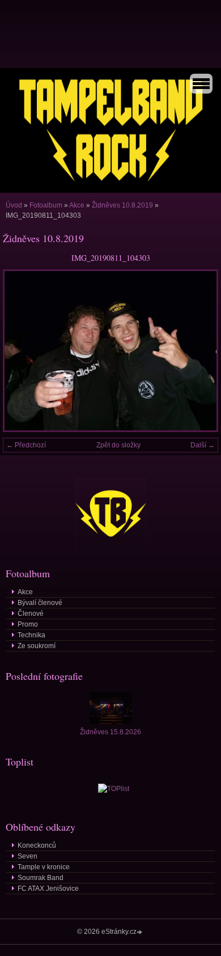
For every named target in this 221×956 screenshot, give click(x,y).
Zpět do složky (118, 445)
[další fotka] (199, 350)
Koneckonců (37, 845)
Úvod (14, 205)
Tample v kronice (44, 867)
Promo (28, 624)
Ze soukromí (37, 646)
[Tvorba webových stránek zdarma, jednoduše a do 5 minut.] (140, 932)
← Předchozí (26, 445)
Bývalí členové (40, 603)
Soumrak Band (40, 878)
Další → (202, 445)
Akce (76, 205)
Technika (31, 635)
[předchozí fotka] (21, 350)
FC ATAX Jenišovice (48, 888)
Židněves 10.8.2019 (122, 205)
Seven (27, 856)
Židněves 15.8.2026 (110, 732)
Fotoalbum (45, 205)
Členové (31, 613)
